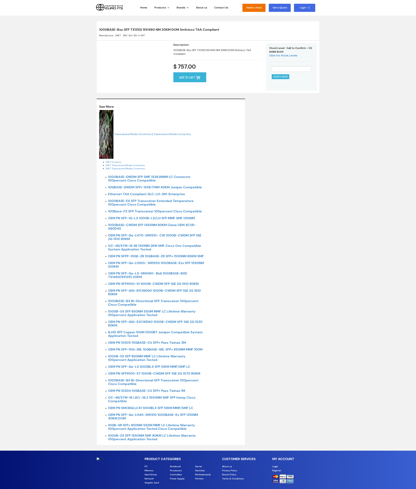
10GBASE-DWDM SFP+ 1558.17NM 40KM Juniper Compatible (155, 187)
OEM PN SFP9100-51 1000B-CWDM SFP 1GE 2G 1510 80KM (153, 284)
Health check (254, 7)
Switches (200, 470)
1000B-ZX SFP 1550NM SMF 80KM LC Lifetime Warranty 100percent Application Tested (152, 437)
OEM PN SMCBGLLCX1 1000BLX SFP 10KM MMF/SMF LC (150, 408)
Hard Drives (151, 474)
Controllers (176, 474)
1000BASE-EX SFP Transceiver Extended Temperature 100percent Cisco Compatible (151, 203)
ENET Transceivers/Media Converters (125, 165)
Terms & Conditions (233, 478)
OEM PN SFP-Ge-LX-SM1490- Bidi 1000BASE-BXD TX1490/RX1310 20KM (147, 275)
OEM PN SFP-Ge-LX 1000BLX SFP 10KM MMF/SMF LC (149, 367)
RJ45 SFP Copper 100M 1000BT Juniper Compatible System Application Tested (155, 334)
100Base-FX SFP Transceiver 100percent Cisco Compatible (155, 211)
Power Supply (177, 478)
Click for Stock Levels (283, 55)
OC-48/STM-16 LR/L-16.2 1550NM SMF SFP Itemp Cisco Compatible (151, 399)
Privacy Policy (229, 470)
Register (276, 470)
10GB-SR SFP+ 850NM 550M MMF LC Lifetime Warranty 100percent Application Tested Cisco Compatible (151, 427)
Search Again (280, 76)
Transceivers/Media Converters (133, 134)
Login (275, 466)
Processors (176, 470)
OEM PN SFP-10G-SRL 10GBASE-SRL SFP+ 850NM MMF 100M (155, 349)
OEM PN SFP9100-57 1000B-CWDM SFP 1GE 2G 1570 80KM (154, 373)
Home (143, 7)
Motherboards (203, 474)
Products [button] (160, 7)
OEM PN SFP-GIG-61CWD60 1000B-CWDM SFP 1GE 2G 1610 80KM (154, 292)
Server (198, 466)
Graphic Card (152, 482)
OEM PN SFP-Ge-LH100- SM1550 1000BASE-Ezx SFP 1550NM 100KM (156, 265)
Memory (149, 470)
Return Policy (229, 474)
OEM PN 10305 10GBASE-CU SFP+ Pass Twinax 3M (147, 342)
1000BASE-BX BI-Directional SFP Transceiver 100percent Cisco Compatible (153, 303)
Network (149, 478)
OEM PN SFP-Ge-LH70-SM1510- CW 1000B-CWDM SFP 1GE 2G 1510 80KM (154, 237)
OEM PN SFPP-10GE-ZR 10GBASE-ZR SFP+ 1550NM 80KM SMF (156, 256)
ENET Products (113, 162)
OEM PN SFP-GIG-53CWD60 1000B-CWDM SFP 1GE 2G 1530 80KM (155, 323)
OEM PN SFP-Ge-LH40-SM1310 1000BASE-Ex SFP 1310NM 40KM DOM (153, 416)
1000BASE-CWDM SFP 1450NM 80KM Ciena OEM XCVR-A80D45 (152, 227)
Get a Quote (280, 7)
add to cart (187, 77)
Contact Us (221, 7)
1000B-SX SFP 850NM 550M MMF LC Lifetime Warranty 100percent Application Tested (151, 313)
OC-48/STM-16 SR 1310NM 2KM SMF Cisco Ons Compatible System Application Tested (154, 247)
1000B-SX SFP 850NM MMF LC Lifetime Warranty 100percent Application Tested (146, 358)
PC (146, 466)
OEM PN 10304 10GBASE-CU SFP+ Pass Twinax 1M (146, 391)
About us (201, 7)
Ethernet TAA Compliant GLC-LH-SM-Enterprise (146, 194)
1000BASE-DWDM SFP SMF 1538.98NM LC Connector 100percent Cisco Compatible (149, 179)
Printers (199, 478)
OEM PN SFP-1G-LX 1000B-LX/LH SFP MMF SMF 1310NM (151, 218)
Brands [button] (181, 7)
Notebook (175, 466)
